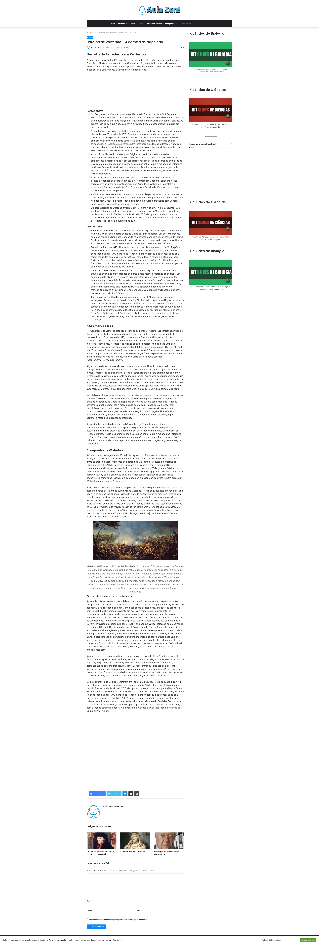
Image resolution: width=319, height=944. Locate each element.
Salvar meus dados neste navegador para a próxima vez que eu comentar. (118, 919)
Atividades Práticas (154, 24)
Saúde (141, 24)
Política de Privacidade (271, 940)
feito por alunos (171, 24)
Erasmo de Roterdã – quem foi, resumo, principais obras (101, 852)
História (97, 32)
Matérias (121, 24)
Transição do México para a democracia (167, 852)
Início (113, 24)
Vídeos (132, 24)
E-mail (90, 910)
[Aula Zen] (159, 10)
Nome (90, 901)
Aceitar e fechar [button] (308, 940)
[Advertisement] (135, 91)
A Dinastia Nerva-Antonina (132, 851)
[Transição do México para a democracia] (169, 840)
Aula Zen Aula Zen (97, 48)
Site (138, 910)
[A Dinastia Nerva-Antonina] (135, 840)
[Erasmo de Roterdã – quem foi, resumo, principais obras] (102, 840)
